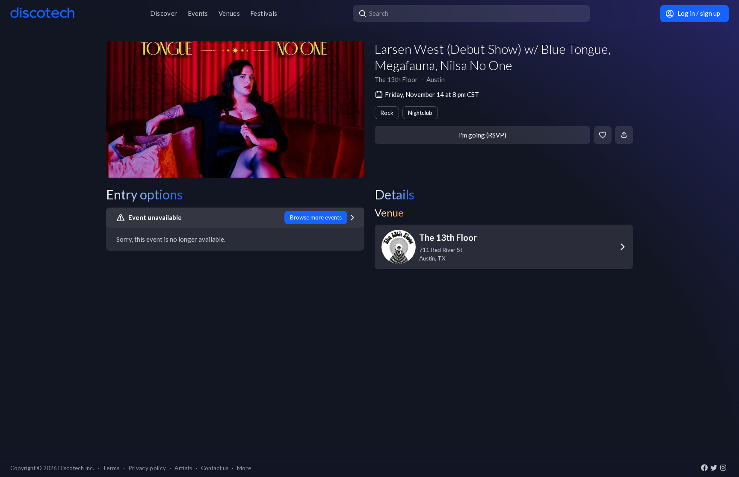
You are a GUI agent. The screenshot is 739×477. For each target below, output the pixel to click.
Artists (183, 468)
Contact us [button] (214, 468)
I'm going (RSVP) (482, 135)
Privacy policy (147, 468)
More (244, 468)
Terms (111, 468)
